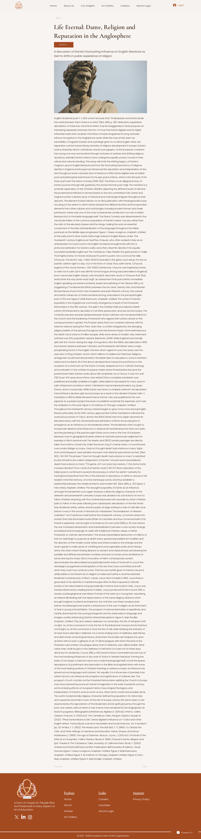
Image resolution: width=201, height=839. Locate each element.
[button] (69, 6)
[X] (16, 817)
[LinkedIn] (23, 817)
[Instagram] (30, 817)
